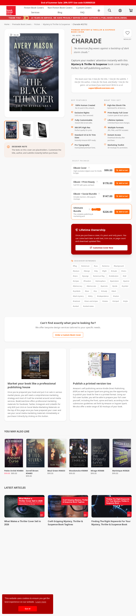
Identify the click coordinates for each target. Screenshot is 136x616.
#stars (75, 276)
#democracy (77, 286)
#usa (96, 266)
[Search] (109, 10)
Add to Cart (123, 170)
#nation (116, 296)
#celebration (113, 276)
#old (124, 276)
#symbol (125, 286)
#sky (96, 271)
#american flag (98, 276)
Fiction (37, 24)
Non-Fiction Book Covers (60, 7)
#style (125, 301)
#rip (95, 291)
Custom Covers (84, 7)
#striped (115, 301)
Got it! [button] (28, 609)
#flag (75, 266)
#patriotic (104, 286)
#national (76, 301)
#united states (88, 306)
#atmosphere (100, 281)
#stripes (76, 281)
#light (104, 271)
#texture (76, 271)
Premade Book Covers (21, 24)
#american (85, 266)
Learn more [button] (40, 602)
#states (105, 301)
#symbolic (76, 291)
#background (119, 266)
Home (6, 24)
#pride (114, 286)
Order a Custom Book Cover (68, 335)
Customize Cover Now (103, 247)
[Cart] (130, 10)
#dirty (90, 296)
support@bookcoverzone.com (101, 88)
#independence (103, 296)
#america (105, 266)
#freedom (87, 281)
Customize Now (36, 73)
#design (87, 271)
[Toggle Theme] (99, 10)
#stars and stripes (91, 301)
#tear (87, 291)
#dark (114, 291)
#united (76, 306)
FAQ (82, 12)
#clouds (114, 271)
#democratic (91, 286)
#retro (123, 271)
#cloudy (104, 291)
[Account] (120, 10)
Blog (60, 12)
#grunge (85, 276)
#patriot (126, 281)
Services (35, 12)
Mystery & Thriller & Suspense (56, 24)
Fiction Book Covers (34, 7)
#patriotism (114, 281)
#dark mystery (78, 296)
